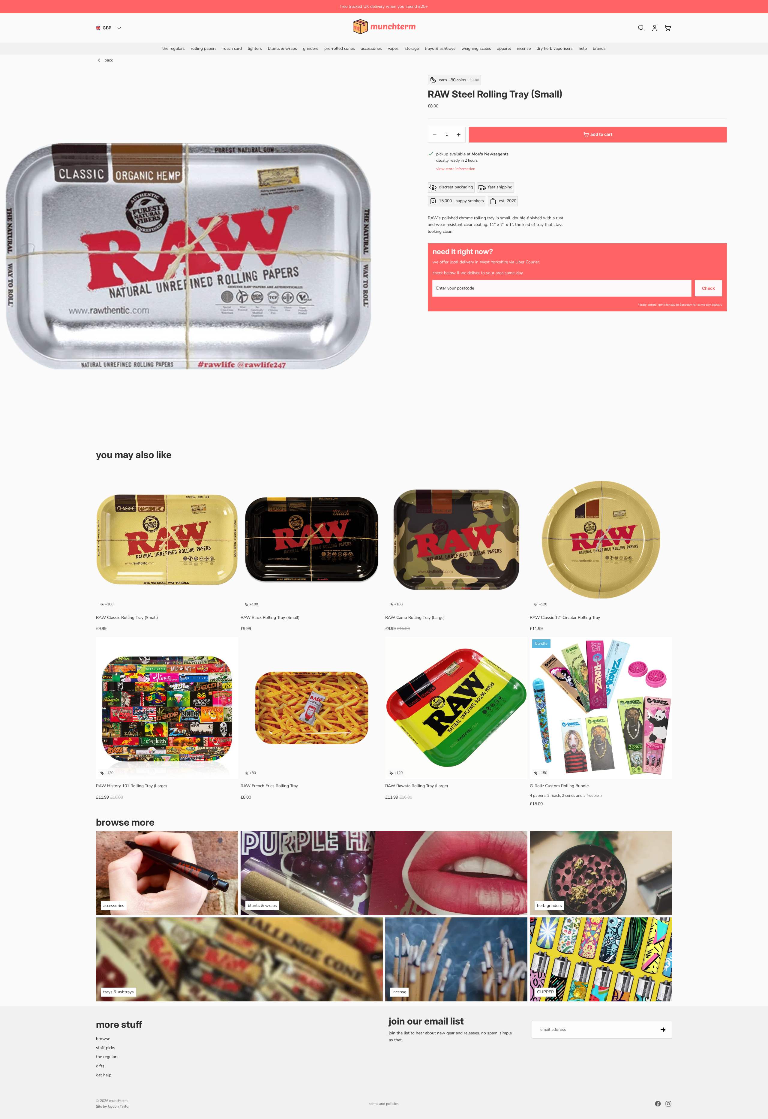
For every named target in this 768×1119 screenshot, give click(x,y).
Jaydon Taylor (119, 1106)
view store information (455, 169)
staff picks (105, 1048)
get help (103, 1075)
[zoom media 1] (188, 256)
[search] (641, 27)
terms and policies (384, 1103)
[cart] (667, 27)
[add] (229, 601)
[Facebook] (658, 1103)
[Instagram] (668, 1103)
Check (708, 288)
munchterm (118, 1100)
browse (103, 1039)
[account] (654, 27)
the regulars (107, 1057)
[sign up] (663, 1029)
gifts (100, 1066)
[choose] (373, 770)
